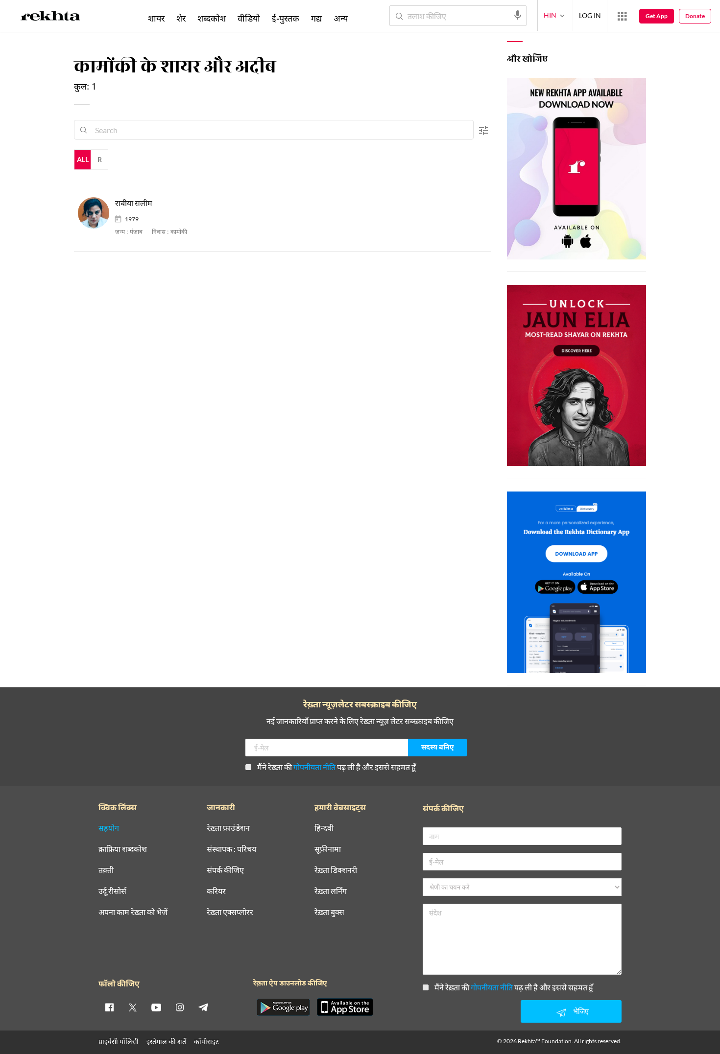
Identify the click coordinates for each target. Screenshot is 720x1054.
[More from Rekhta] (622, 16)
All (83, 159)
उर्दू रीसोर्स (112, 891)
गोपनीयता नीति (314, 767)
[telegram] (203, 1007)
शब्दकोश (211, 18)
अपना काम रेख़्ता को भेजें (133, 912)
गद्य (316, 18)
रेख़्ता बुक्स (329, 912)
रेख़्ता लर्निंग (330, 891)
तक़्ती (106, 870)
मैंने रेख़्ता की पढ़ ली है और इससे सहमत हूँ (336, 767)
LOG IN (590, 15)
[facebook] (109, 1007)
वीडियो (249, 18)
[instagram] (180, 1007)
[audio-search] (517, 15)
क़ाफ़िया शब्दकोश (122, 849)
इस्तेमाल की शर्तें (166, 1041)
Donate (695, 16)
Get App (657, 16)
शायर (156, 18)
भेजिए (581, 1011)
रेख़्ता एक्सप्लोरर (230, 912)
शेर (181, 18)
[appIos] (345, 1007)
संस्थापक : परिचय (231, 849)
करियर (216, 891)
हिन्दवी (324, 828)
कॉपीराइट (206, 1041)
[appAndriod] (283, 1007)
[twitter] (133, 1007)
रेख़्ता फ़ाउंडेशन (228, 828)
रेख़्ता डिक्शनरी (335, 870)
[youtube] (156, 1007)
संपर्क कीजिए (225, 870)
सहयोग (108, 828)
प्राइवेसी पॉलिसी (118, 1041)
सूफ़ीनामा (327, 849)
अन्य (341, 18)
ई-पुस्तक (285, 18)
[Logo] (50, 17)
